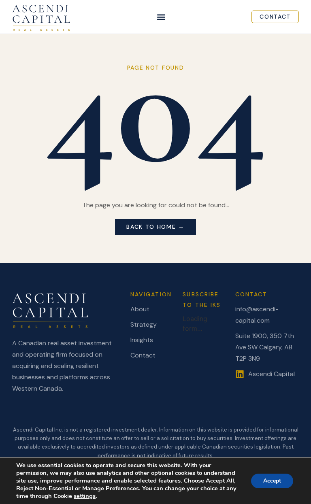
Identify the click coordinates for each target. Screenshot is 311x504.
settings (85, 496)
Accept (272, 481)
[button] (161, 16)
